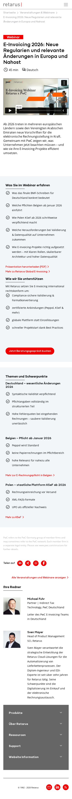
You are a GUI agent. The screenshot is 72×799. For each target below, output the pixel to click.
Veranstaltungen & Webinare (37, 12)
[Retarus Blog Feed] (66, 787)
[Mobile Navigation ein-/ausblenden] (66, 4)
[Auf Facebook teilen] (44, 563)
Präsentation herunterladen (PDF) (26, 267)
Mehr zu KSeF (13, 517)
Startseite (9, 12)
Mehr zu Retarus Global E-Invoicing (26, 271)
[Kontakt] (49, 787)
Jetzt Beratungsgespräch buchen (30, 351)
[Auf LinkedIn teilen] (20, 563)
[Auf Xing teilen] (28, 563)
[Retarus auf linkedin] (57, 787)
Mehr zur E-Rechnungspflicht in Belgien (29, 475)
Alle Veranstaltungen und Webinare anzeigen (39, 577)
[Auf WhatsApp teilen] (36, 563)
